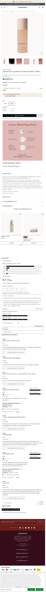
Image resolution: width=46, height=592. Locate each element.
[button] (22, 79)
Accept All (31, 589)
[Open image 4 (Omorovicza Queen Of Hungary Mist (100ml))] (27, 61)
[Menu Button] (1, 7)
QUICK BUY (11, 243)
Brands (6, 11)
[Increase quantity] (12, 109)
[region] (22, 582)
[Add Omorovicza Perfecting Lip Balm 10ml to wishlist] (42, 214)
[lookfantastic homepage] (22, 7)
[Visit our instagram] (25, 527)
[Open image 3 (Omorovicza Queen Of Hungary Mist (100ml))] (19, 61)
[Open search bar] (4, 7)
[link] (39, 7)
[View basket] (42, 7)
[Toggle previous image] (2, 34)
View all (40, 88)
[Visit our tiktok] (31, 527)
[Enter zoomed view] (41, 53)
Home (2, 11)
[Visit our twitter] (23, 527)
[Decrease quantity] (4, 109)
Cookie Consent (22, 543)
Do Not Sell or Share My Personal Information (22, 546)
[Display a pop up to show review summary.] (32, 238)
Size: (4, 100)
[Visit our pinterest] (34, 527)
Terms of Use (26, 587)
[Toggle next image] (43, 34)
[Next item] (43, 229)
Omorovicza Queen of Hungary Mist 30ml (11, 235)
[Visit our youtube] (28, 527)
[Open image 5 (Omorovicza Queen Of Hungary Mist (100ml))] (34, 61)
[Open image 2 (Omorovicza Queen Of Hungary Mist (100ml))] (12, 61)
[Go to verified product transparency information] (8, 79)
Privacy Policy (19, 587)
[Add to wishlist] (40, 115)
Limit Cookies (39, 589)
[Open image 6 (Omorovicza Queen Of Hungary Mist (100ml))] (41, 61)
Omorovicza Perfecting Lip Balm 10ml (32, 235)
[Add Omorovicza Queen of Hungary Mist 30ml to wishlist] (20, 214)
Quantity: (5, 107)
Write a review (16, 82)
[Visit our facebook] (20, 527)
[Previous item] (2, 229)
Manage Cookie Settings (6, 589)
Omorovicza (12, 11)
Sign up (40, 521)
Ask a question (23, 82)
